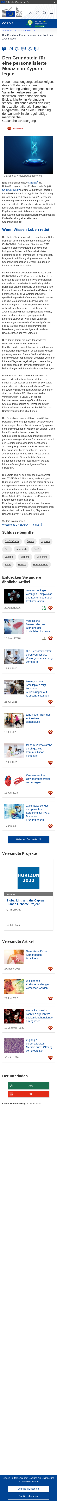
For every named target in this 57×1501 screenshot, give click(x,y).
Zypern (30, 541)
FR (23, 48)
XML (30, 1085)
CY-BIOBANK (10, 190)
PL (36, 48)
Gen (7, 549)
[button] (37, 12)
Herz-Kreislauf (40, 564)
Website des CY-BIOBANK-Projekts (21, 525)
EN (11, 48)
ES (17, 48)
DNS (36, 549)
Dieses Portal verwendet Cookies (20, 1478)
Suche (44, 12)
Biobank (25, 557)
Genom (22, 564)
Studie (32, 182)
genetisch (22, 549)
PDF (30, 1094)
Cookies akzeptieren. (28, 1489)
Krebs (8, 564)
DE (4, 48)
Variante (9, 557)
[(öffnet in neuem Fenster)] (12, 12)
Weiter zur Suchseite (27, 839)
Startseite (7, 30)
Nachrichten (24, 30)
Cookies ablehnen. (28, 1496)
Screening (42, 557)
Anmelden (30, 12)
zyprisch (45, 541)
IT (30, 48)
